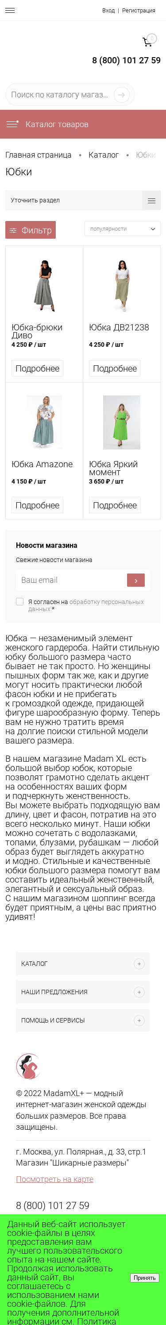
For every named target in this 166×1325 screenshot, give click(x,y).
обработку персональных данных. (86, 605)
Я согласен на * (86, 605)
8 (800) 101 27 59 (52, 1205)
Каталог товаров (56, 124)
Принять (145, 1278)
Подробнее (37, 368)
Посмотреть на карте (54, 1179)
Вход (108, 10)
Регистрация (138, 10)
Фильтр (37, 230)
